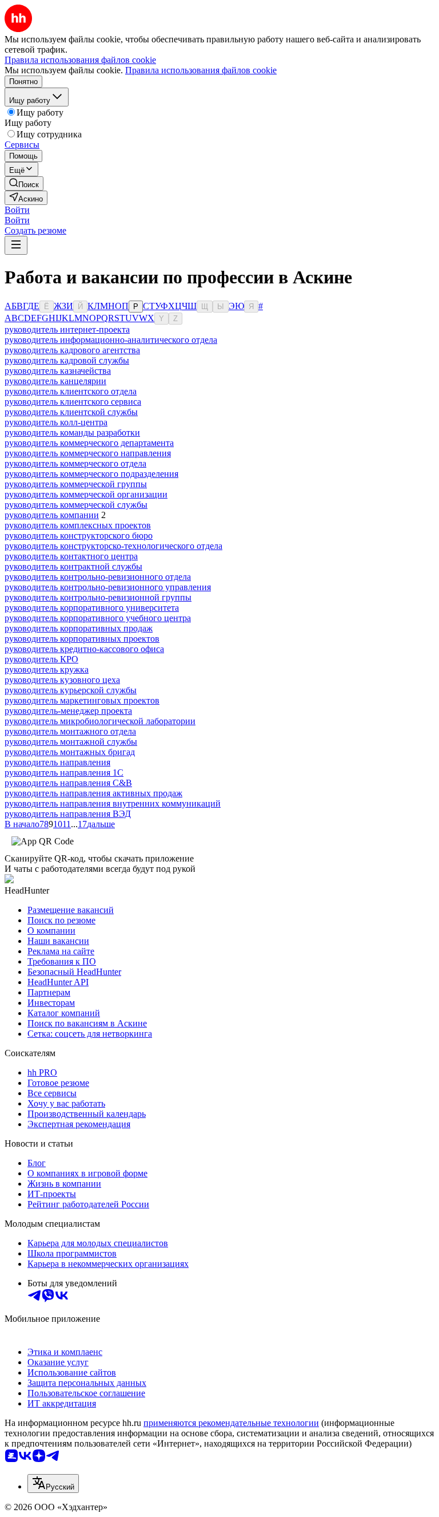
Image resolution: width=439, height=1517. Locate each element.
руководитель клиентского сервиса (73, 401)
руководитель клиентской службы (71, 412)
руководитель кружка (47, 669)
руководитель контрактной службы (73, 566)
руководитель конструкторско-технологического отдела (113, 546)
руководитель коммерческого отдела (75, 463)
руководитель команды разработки (72, 432)
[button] (17, 210)
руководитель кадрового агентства (72, 350)
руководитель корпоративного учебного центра (98, 618)
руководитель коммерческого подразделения (91, 474)
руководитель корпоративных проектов (82, 638)
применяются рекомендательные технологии (231, 1423)
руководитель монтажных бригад (70, 752)
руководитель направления (57, 762)
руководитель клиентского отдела (71, 391)
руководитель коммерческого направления (88, 453)
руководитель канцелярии (55, 381)
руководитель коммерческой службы (76, 504)
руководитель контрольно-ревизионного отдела (98, 577)
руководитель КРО (41, 659)
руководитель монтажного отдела (70, 731)
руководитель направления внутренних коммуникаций (113, 803)
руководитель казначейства (58, 371)
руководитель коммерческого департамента (89, 443)
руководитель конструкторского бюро (79, 535)
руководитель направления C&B (68, 783)
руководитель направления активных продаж (93, 793)
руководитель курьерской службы (71, 690)
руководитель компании (52, 515)
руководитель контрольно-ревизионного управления (108, 587)
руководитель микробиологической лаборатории (100, 721)
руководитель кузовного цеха (62, 680)
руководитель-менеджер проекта (68, 711)
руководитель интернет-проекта (67, 329)
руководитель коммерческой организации (86, 494)
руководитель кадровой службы (67, 360)
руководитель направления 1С (64, 772)
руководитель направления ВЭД (68, 814)
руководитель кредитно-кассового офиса (84, 649)
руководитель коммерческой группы (76, 484)
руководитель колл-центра (56, 422)
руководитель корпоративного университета (92, 608)
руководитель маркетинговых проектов (82, 700)
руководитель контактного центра (71, 556)
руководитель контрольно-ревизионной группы (98, 597)
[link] (24, 183)
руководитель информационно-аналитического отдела (111, 340)
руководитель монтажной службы (71, 741)
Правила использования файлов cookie (201, 70)
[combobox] (53, 1483)
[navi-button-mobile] (16, 245)
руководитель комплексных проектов (78, 525)
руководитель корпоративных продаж (79, 628)
